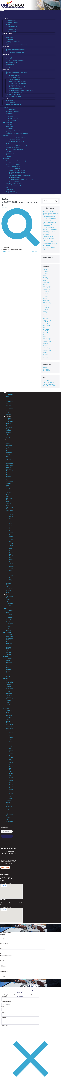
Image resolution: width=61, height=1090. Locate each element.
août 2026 (45, 270)
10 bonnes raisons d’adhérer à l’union (16, 49)
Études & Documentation (12, 58)
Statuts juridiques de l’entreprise (17, 81)
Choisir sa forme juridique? (13, 74)
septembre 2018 (47, 350)
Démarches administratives (13, 77)
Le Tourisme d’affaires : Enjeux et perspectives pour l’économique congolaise (50, 249)
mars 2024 (46, 314)
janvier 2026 (46, 282)
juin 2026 (45, 273)
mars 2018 (46, 356)
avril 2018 (45, 354)
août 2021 (45, 327)
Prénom (2, 948)
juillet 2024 (46, 307)
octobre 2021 (46, 325)
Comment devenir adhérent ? (13, 51)
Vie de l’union (9, 37)
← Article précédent (6, 251)
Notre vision (9, 35)
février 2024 (46, 316)
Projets (8, 66)
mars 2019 (46, 347)
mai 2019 (45, 343)
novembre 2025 (47, 286)
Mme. (5, 938)
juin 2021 (45, 331)
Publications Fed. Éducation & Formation (17, 44)
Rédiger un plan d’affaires (13, 75)
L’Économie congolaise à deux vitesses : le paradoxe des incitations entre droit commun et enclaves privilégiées (50, 231)
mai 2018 (45, 352)
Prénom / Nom (4, 943)
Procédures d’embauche (15, 88)
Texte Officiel (46, 371)
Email (3, 1012)
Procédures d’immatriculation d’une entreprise (21, 90)
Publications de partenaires (13, 41)
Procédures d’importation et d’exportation (20, 87)
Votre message (4, 971)
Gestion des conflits (14, 85)
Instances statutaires (11, 26)
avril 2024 (45, 313)
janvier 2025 (46, 300)
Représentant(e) (6, 1001)
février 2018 (46, 357)
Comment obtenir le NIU (15, 92)
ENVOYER (5, 1025)
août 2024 (45, 305)
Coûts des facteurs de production (17, 83)
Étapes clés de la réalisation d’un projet (16, 72)
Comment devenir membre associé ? (15, 52)
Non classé (46, 369)
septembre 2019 (47, 341)
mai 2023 (45, 322)
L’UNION (5, 18)
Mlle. (5, 940)
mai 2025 (45, 295)
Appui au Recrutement (12, 62)
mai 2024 (45, 311)
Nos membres (9, 28)
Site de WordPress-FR (49, 386)
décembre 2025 (47, 284)
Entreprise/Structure (6, 955)
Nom (1, 953)
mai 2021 (45, 332)
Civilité (2, 934)
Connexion (46, 380)
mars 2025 (46, 298)
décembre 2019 (47, 338)
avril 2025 (45, 296)
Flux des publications (48, 382)
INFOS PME (6, 70)
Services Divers (10, 64)
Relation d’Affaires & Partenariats (15, 60)
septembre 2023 (47, 320)
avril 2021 (45, 334)
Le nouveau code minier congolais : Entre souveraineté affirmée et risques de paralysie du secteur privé (49, 222)
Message (3, 1017)
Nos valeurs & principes (12, 22)
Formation (8, 67)
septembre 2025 (47, 289)
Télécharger (4, 207)
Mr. (5, 936)
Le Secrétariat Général (12, 29)
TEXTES (5, 98)
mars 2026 (46, 279)
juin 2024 (45, 309)
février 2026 (46, 280)
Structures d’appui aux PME (13, 94)
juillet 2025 (46, 291)
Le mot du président (11, 31)
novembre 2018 (47, 348)
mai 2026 (45, 275)
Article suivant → (35, 251)
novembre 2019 (47, 340)
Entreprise (4, 996)
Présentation (9, 100)
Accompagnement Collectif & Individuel (16, 57)
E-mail (2, 960)
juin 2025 (45, 293)
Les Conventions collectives (13, 104)
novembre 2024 (47, 302)
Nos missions (9, 24)
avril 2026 (45, 277)
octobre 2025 (46, 288)
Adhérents (45, 367)
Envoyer (3, 976)
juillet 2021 (46, 329)
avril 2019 (45, 345)
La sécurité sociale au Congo (13, 96)
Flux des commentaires (49, 384)
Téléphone (3, 966)
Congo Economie (10, 43)
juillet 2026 (46, 271)
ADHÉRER (6, 47)
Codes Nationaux (10, 102)
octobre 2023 (46, 318)
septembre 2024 (47, 304)
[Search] (56, 201)
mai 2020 (45, 336)
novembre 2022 (47, 323)
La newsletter (9, 39)
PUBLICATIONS (7, 33)
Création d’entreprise (14, 79)
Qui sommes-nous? (11, 20)
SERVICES (6, 55)
